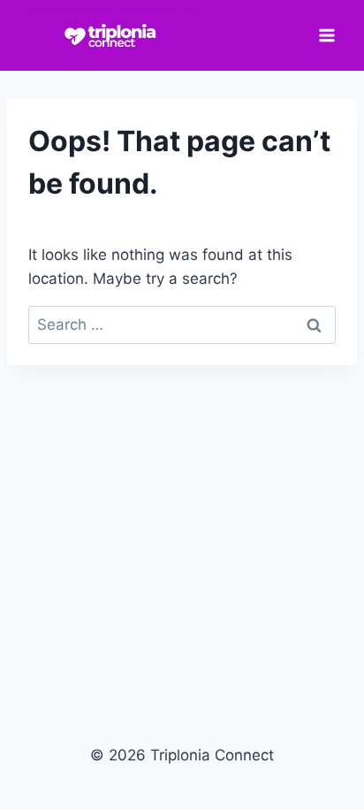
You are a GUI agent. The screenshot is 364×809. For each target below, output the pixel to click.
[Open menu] (326, 35)
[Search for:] (182, 324)
